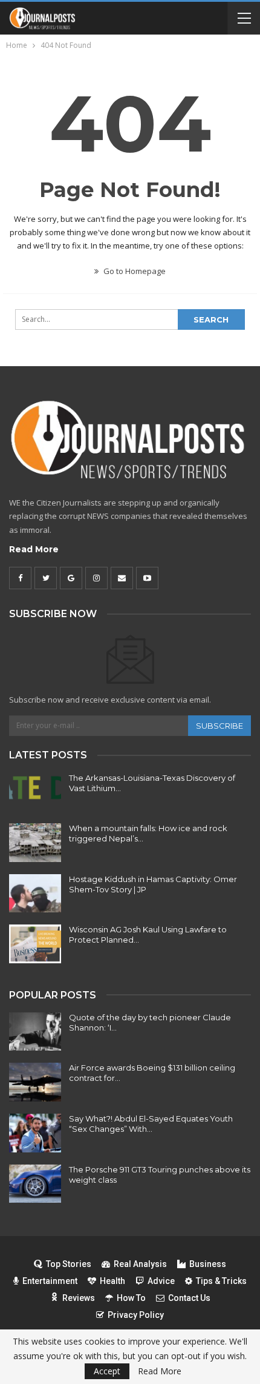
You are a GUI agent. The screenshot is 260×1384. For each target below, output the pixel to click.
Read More (34, 549)
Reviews (78, 1298)
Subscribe (219, 725)
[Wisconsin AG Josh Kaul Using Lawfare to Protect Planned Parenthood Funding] (35, 943)
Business (207, 1264)
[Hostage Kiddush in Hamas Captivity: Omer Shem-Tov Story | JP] (35, 893)
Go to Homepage (134, 271)
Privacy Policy (136, 1315)
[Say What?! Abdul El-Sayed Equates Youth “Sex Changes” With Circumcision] (35, 1133)
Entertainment (49, 1281)
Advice (161, 1281)
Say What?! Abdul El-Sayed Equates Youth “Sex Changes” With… (151, 1124)
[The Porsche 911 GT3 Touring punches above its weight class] (35, 1184)
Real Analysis (140, 1264)
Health (112, 1281)
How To (131, 1298)
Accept (107, 1371)
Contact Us (189, 1298)
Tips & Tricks (221, 1281)
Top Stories (68, 1264)
